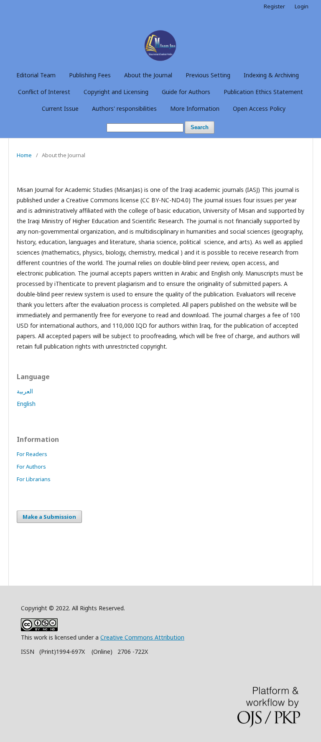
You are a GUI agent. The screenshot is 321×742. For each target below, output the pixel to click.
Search (200, 127)
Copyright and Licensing (116, 92)
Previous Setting (208, 75)
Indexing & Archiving (271, 75)
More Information (194, 108)
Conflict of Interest (44, 92)
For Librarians (34, 479)
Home (24, 155)
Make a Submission (49, 516)
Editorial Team (36, 75)
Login (301, 6)
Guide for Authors (186, 92)
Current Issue (60, 108)
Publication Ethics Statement (263, 92)
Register (274, 6)
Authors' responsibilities (124, 108)
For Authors (31, 466)
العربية (25, 391)
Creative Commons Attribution (142, 637)
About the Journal (148, 75)
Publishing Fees (90, 75)
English (26, 404)
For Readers (32, 454)
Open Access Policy (259, 108)
